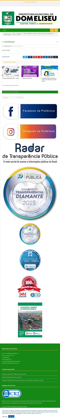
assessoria (38, 401)
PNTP (8, 406)
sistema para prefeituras (21, 401)
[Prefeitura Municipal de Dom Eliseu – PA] (30, 18)
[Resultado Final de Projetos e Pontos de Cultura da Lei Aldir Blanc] (49, 71)
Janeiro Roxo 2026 (29, 3)
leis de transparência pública (27, 403)
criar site (11, 401)
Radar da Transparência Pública (19, 406)
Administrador (7, 46)
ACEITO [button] (11, 416)
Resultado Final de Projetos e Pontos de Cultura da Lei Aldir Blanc (49, 80)
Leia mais (18, 413)
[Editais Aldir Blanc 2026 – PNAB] (10, 71)
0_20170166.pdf (6, 50)
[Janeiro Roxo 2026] (30, 71)
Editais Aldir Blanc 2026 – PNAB (11, 78)
